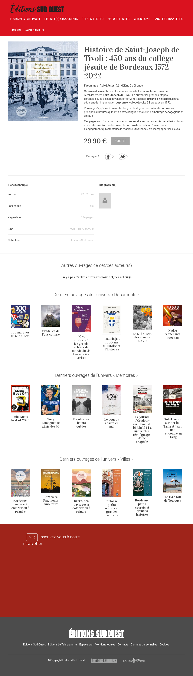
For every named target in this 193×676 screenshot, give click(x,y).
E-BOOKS (15, 30)
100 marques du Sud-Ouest (20, 334)
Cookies (164, 644)
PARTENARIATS (34, 30)
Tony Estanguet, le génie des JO (51, 422)
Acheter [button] (120, 140)
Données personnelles (144, 644)
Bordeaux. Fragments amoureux (50, 500)
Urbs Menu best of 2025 (20, 418)
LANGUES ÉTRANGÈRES (168, 18)
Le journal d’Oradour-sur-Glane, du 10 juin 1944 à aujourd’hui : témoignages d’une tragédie (142, 429)
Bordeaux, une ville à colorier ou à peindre (20, 506)
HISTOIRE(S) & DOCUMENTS (61, 18)
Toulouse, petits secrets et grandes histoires (112, 508)
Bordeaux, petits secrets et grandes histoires (142, 507)
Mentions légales (105, 644)
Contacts (123, 644)
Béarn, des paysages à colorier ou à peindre (81, 506)
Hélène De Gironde (132, 85)
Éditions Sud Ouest (34, 644)
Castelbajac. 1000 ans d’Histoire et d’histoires (111, 344)
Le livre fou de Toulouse (172, 499)
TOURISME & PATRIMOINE (25, 18)
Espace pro (86, 644)
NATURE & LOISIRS (119, 18)
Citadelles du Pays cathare (51, 333)
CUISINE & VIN (142, 18)
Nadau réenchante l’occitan (173, 334)
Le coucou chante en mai (111, 423)
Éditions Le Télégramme (62, 644)
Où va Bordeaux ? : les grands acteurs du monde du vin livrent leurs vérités (81, 347)
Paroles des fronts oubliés (81, 422)
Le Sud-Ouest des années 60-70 (142, 337)
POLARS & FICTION (93, 18)
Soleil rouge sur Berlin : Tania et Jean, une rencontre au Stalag (172, 428)
